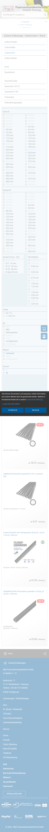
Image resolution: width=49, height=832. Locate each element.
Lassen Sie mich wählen (11, 404)
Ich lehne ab (12, 410)
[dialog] (24, 416)
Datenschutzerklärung (34, 400)
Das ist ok (35, 410)
